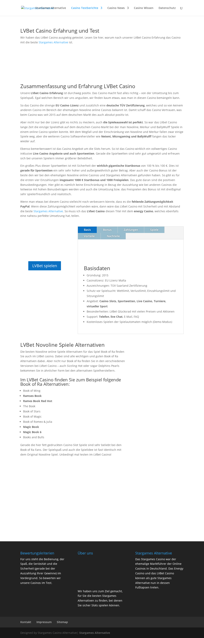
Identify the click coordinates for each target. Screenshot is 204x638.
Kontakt (25, 622)
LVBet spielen (44, 265)
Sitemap (62, 622)
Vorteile (89, 236)
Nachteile (113, 236)
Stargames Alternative (53, 42)
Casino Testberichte (84, 8)
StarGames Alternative (50, 8)
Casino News (116, 8)
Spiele (154, 230)
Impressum (44, 622)
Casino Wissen (143, 8)
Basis (87, 230)
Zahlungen (131, 230)
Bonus (107, 230)
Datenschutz (167, 8)
